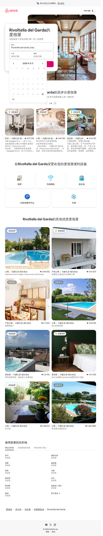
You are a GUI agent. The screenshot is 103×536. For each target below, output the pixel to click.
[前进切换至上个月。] (13, 63)
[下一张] (55, 103)
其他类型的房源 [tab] (24, 448)
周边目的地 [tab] (9, 448)
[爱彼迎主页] (11, 10)
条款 (53, 532)
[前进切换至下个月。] (42, 63)
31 (13, 99)
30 (43, 94)
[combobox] (31, 47)
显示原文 (60, 3)
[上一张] (46, 103)
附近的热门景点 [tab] (40, 448)
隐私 (47, 532)
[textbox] (20, 56)
